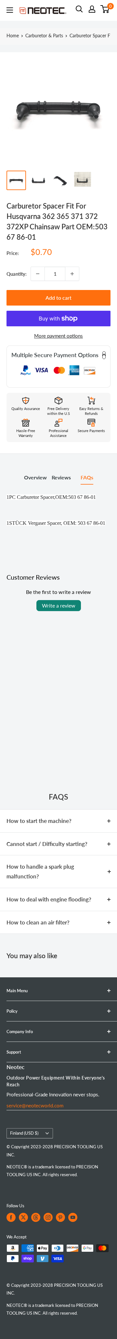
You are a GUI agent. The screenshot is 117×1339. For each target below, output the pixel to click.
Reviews (61, 477)
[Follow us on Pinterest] (60, 1217)
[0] (105, 9)
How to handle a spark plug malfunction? (40, 871)
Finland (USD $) (24, 1133)
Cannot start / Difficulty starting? (46, 843)
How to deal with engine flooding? (48, 899)
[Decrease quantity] (38, 274)
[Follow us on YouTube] (72, 1217)
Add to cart (59, 298)
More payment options (58, 336)
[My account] (92, 9)
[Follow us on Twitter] (23, 1217)
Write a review (58, 605)
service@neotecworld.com (34, 1105)
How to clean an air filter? (38, 922)
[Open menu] (9, 10)
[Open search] (79, 9)
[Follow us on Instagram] (48, 1217)
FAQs (87, 477)
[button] (58, 355)
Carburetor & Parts (44, 35)
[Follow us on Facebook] (11, 1217)
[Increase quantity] (72, 274)
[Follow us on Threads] (35, 1217)
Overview (35, 477)
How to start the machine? (39, 820)
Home (12, 35)
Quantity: (16, 274)
